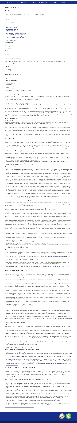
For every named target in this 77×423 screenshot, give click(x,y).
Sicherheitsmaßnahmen (10, 30)
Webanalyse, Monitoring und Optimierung (14, 36)
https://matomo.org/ (67, 316)
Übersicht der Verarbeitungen (11, 27)
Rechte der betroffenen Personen (12, 40)
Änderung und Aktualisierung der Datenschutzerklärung (16, 38)
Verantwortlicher (9, 26)
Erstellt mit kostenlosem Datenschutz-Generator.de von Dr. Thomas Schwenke (19, 406)
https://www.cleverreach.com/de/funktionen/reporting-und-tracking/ (58, 256)
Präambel (7, 24)
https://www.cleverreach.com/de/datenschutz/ (60, 266)
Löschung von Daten (9, 31)
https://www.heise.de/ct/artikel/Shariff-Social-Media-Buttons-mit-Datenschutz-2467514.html (37, 360)
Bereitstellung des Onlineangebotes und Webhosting (16, 33)
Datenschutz (13, 416)
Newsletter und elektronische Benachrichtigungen (15, 34)
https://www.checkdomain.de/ (31, 196)
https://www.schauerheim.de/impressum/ (13, 56)
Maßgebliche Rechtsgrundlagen (12, 29)
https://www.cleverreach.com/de (36, 266)
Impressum (8, 416)
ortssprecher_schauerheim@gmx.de (11, 52)
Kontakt (17, 416)
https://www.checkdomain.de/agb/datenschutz (55, 196)
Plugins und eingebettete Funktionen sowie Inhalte (15, 37)
